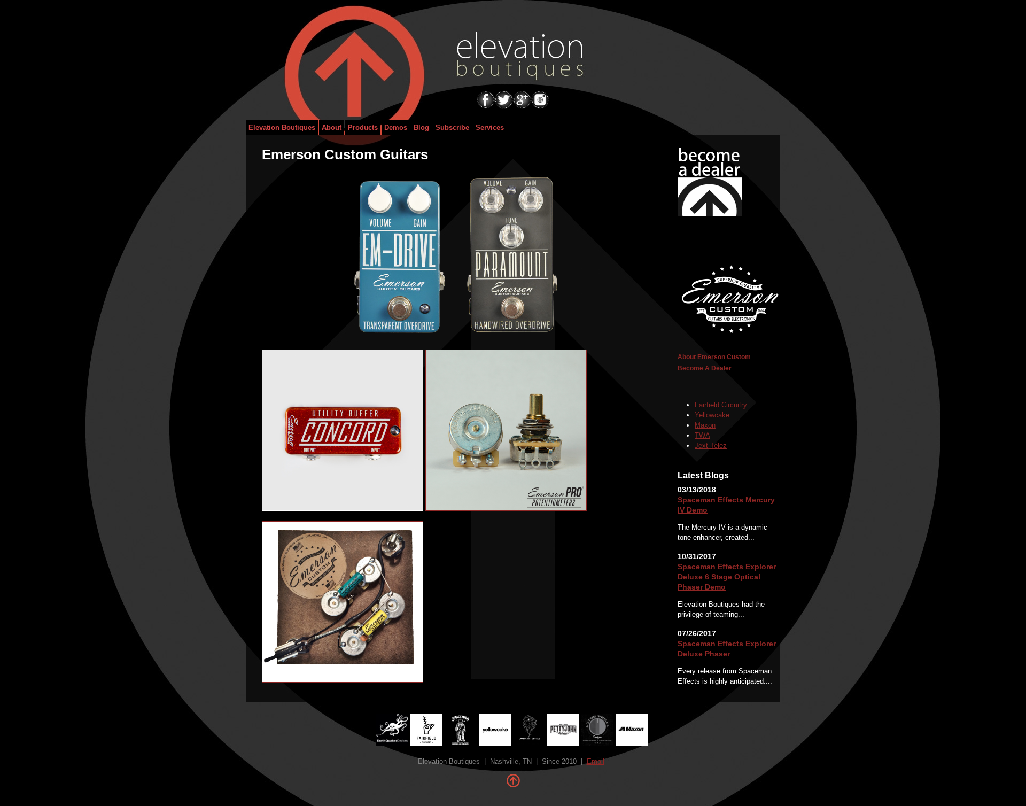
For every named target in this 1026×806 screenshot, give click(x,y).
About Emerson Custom (714, 357)
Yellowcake (712, 415)
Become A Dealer (705, 368)
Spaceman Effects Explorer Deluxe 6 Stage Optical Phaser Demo (727, 576)
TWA (702, 435)
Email (595, 761)
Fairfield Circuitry (721, 405)
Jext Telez (711, 445)
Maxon (705, 425)
